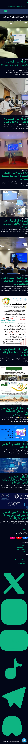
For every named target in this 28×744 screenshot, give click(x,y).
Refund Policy (21, 563)
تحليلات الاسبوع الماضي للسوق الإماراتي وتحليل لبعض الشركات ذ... (15, 515)
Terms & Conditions (20, 560)
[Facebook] (25, 538)
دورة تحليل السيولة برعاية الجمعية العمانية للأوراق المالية (14, 352)
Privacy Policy (21, 558)
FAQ (24, 551)
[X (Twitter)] (14, 597)
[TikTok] (14, 682)
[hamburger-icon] (5, 11)
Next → (23, 529)
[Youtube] (27, 2)
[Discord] (14, 739)
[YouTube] (18, 538)
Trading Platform (21, 547)
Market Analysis (21, 549)
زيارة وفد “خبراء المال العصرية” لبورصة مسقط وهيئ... (15, 175)
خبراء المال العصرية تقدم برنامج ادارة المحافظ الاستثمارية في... (14, 411)
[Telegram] (14, 711)
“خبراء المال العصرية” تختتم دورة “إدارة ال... (16, 120)
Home (26, 20)
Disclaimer (22, 561)
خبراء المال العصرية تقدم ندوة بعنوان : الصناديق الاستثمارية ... (14, 280)
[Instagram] (12, 538)
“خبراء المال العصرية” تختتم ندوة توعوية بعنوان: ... (14, 64)
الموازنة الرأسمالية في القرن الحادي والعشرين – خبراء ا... (14, 223)
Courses (23, 545)
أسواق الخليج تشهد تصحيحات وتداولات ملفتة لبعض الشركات (14, 479)
